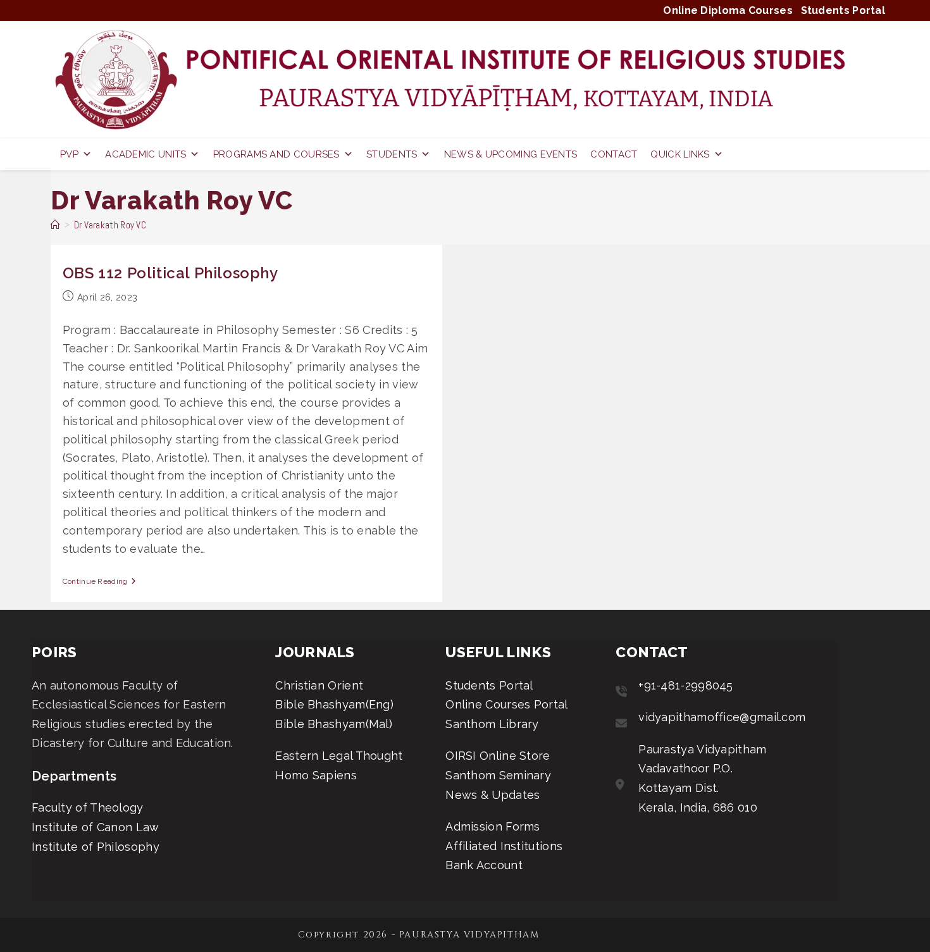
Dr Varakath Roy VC (110, 225)
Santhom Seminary (498, 775)
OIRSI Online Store (497, 755)
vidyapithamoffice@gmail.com (721, 717)
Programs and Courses (276, 154)
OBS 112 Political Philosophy (170, 273)
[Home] (55, 225)
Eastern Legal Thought (338, 755)
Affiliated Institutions (503, 846)
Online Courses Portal (506, 704)
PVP (69, 154)
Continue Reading (99, 582)
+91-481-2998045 (685, 685)
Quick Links (679, 154)
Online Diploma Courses (728, 10)
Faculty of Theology (88, 807)
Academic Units (145, 154)
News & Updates (492, 794)
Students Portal (843, 10)
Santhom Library (492, 724)
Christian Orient (319, 685)
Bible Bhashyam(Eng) (334, 704)
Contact (613, 154)
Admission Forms (492, 826)
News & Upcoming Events (511, 154)
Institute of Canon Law (95, 827)
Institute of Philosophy (95, 846)
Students (391, 154)
